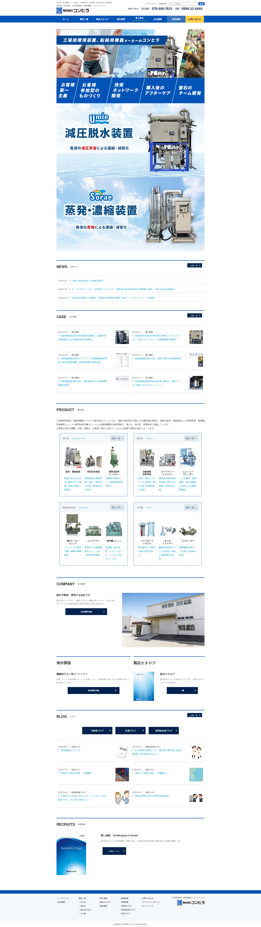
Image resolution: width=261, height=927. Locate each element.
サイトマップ (151, 4)
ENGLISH (162, 4)
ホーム (66, 19)
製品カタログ (102, 19)
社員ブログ (130, 730)
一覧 (182, 690)
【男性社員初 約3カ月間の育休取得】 (152, 795)
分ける (83, 902)
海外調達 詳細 (93, 690)
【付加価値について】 (70, 750)
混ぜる (83, 906)
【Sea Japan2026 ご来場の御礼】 (87, 280)
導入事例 (139, 19)
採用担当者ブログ (163, 730)
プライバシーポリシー (151, 902)
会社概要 (158, 19)
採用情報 (176, 19)
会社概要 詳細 (86, 611)
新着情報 (124, 898)
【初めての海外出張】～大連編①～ (151, 772)
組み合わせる (85, 909)
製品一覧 (84, 19)
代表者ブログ (97, 730)
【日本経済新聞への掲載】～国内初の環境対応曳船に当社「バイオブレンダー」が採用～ (113, 297)
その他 (83, 913)
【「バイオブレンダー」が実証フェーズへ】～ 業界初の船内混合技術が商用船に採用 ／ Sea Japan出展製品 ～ (124, 289)
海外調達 (121, 19)
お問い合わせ (194, 19)
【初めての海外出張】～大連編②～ (77, 772)
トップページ (63, 898)
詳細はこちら (114, 851)
